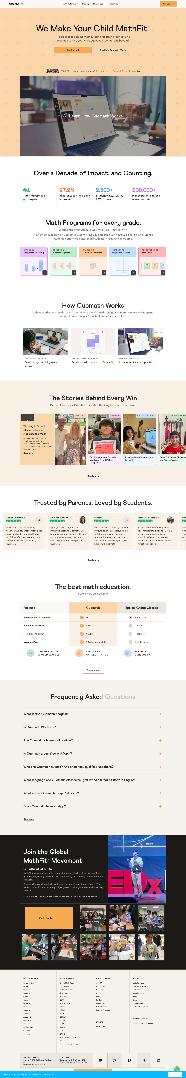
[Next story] (30, 417)
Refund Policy (101, 1007)
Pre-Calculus (28, 1024)
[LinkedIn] (158, 1060)
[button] (93, 116)
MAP (62, 1014)
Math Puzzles (138, 1003)
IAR (61, 1031)
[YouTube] (100, 1060)
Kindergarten (28, 983)
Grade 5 (26, 1000)
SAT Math (64, 997)
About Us (99, 983)
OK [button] (174, 1074)
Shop (135, 1000)
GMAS (62, 1034)
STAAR (62, 1010)
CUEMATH (16, 3)
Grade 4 (26, 997)
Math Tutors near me (68, 1037)
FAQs (98, 997)
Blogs (135, 997)
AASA (62, 1027)
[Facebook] (129, 1060)
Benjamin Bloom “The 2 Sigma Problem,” (90, 234)
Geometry (27, 1020)
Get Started (168, 4)
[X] (144, 1060)
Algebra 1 (27, 1014)
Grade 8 (26, 1010)
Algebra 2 (27, 1017)
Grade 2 (26, 990)
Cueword (26, 1034)
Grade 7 (26, 1007)
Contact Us (100, 1003)
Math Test (136, 990)
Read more (28, 453)
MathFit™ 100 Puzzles (141, 1007)
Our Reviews (101, 993)
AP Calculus (28, 1027)
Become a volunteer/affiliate (144, 1023)
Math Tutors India (66, 990)
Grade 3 (26, 993)
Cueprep (26, 1031)
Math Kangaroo (66, 1003)
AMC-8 (62, 1007)
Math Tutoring (69, 4)
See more (29, 819)
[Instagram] (114, 1060)
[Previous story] (24, 417)
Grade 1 (26, 986)
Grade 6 (26, 1003)
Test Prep (63, 993)
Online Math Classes (67, 983)
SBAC (62, 1024)
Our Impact (100, 986)
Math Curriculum (139, 983)
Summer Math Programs (69, 1044)
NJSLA (62, 1020)
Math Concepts (138, 993)
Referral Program (103, 1010)
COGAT (63, 1017)
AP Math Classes (66, 1041)
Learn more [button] (47, 1074)
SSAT (62, 1000)
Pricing (85, 4)
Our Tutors (100, 990)
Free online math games (142, 986)
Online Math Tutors (67, 986)
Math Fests (100, 1027)
